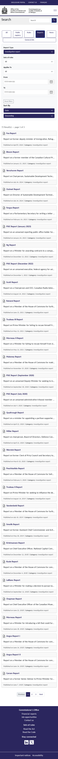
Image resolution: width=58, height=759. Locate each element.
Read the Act (29, 729)
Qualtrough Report (15, 413)
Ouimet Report (13, 189)
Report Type (8, 48)
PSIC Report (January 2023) (18, 227)
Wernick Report (13, 450)
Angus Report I (13, 636)
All (7, 33)
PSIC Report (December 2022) (19, 264)
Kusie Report (12, 562)
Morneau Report (14, 617)
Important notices (22, 755)
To (4, 88)
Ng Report (11, 245)
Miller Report (12, 431)
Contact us (32, 2)
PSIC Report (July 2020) (16, 394)
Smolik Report (12, 524)
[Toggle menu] (55, 10)
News (51, 33)
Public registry (18, 34)
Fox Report (11, 133)
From (6, 77)
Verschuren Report (14, 171)
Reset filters (9, 101)
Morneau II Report (14, 338)
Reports (40, 33)
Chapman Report (14, 599)
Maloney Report (13, 357)
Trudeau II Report (14, 487)
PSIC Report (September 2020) (20, 375)
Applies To (8, 67)
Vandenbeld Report (15, 506)
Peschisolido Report (15, 469)
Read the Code (29, 732)
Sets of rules (8, 58)
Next (41, 694)
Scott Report (12, 282)
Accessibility (37, 755)
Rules (29, 33)
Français (43, 2)
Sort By (7, 106)
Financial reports (29, 714)
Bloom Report (12, 152)
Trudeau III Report (14, 320)
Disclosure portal (18, 2)
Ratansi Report (13, 301)
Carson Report (12, 673)
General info (29, 40)
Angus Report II (13, 655)
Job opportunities (29, 717)
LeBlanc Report (13, 580)
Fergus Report (12, 208)
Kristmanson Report (15, 543)
